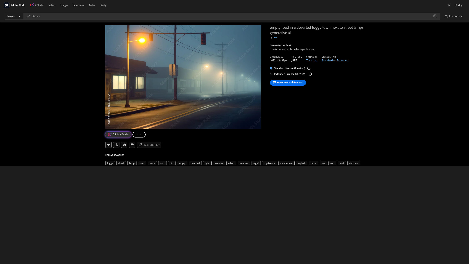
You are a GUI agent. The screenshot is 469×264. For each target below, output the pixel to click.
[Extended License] (310, 74)
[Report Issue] (132, 145)
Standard (327, 60)
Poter (275, 37)
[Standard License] (309, 68)
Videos (52, 5)
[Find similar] (435, 16)
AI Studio (38, 5)
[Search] (29, 16)
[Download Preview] (116, 145)
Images (64, 5)
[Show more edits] (139, 135)
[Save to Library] (108, 145)
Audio (92, 5)
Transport (311, 60)
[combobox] (232, 16)
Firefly (103, 5)
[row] (110, 163)
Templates (78, 5)
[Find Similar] (124, 145)
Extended (342, 60)
